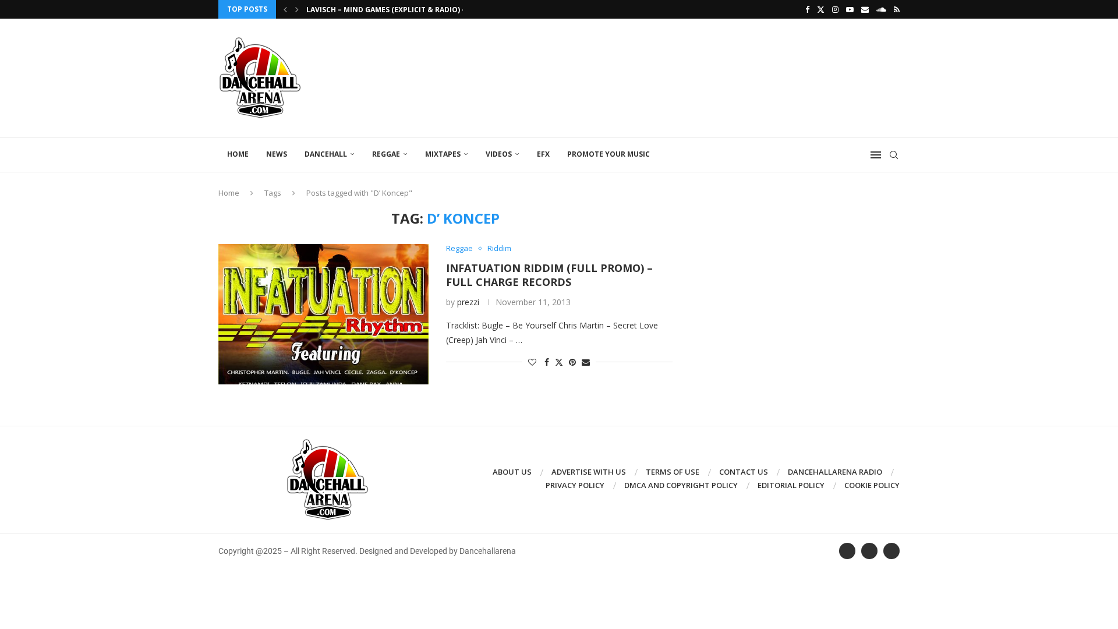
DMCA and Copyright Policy (681, 485)
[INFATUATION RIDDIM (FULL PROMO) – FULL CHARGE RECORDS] (323, 314)
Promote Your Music (608, 154)
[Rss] (897, 9)
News (276, 154)
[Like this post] (532, 361)
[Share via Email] (586, 361)
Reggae (386, 154)
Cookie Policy (872, 485)
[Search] (894, 155)
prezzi (468, 302)
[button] (285, 9)
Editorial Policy (791, 485)
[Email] (865, 9)
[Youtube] (850, 9)
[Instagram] (835, 9)
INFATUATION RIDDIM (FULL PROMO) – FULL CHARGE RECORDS (549, 275)
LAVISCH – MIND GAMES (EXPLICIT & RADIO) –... (389, 10)
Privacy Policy (575, 485)
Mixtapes (443, 154)
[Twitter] (821, 9)
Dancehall (326, 154)
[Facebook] (807, 9)
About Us (512, 472)
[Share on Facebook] (546, 361)
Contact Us (743, 472)
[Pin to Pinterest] (572, 361)
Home (238, 154)
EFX (543, 154)
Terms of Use (672, 472)
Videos (499, 154)
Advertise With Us (588, 472)
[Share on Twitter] (559, 361)
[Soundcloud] (881, 9)
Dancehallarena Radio (835, 472)
